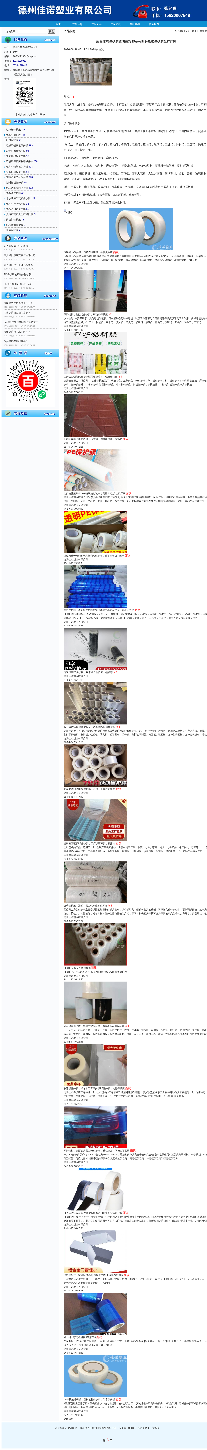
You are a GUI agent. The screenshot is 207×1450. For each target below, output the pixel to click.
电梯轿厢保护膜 (14, 225)
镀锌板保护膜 (13, 129)
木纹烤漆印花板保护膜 (18, 198)
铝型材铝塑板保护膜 (17, 166)
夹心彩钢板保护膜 (16, 172)
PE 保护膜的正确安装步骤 (18, 284)
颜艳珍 (155, 1427)
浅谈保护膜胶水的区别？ (17, 331)
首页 (58, 24)
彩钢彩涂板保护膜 (16, 150)
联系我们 (154, 24)
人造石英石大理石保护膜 (19, 214)
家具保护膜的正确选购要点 (18, 264)
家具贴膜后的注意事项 (16, 245)
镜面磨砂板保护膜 (16, 156)
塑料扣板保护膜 (14, 182)
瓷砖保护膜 (12, 230)
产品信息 (77, 24)
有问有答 (135, 24)
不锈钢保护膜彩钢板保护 (19, 161)
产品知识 (115, 24)
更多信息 (68, 1418)
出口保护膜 (12, 140)
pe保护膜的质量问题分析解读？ (21, 322)
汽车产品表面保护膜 (17, 187)
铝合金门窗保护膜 (16, 209)
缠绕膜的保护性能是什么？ (18, 303)
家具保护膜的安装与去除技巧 (19, 255)
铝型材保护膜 (13, 134)
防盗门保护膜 (13, 219)
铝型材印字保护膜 (16, 203)
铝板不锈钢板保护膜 (17, 145)
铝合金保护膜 (13, 193)
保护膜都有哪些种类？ (16, 341)
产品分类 (96, 24)
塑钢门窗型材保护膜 (17, 177)
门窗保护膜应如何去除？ (17, 312)
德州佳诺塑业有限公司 (76, 264)
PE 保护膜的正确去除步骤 (18, 274)
